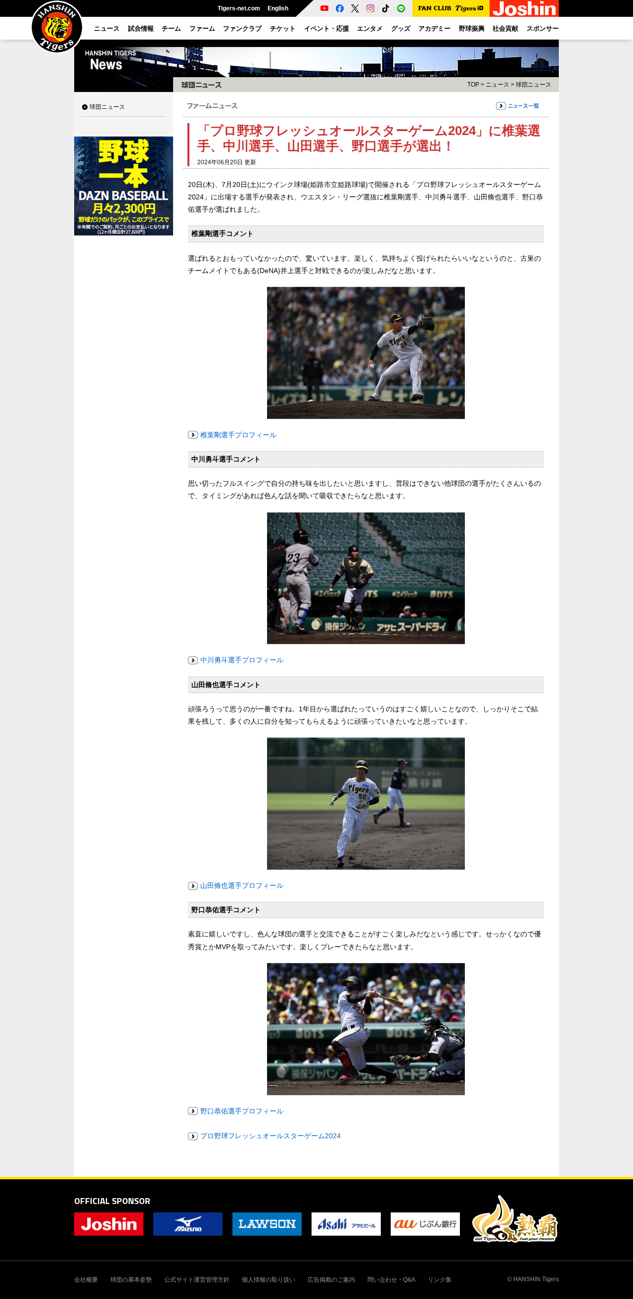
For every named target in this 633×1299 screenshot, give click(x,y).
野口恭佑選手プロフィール (241, 1111)
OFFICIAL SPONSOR (112, 1200)
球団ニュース (107, 106)
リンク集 (440, 1279)
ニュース (497, 84)
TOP (473, 84)
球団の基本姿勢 (131, 1279)
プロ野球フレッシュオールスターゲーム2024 (270, 1136)
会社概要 (86, 1279)
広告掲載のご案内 (331, 1279)
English (278, 8)
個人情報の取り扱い (268, 1279)
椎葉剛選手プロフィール (238, 435)
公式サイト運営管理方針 (196, 1279)
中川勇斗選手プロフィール (241, 660)
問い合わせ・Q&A (391, 1279)
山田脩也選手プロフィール (241, 885)
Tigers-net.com (239, 8)
